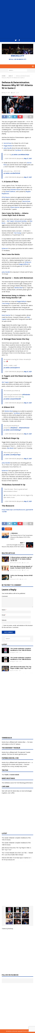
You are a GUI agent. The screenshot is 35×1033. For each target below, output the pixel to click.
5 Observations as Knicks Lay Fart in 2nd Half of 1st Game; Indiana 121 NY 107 (21, 558)
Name (4, 610)
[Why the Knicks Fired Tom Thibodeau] (25, 915)
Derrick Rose (7, 143)
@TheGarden (26, 394)
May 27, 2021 (6, 92)
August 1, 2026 (15, 661)
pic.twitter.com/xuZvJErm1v (12, 367)
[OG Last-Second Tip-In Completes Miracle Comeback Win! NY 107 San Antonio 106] (9, 921)
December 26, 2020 (16, 562)
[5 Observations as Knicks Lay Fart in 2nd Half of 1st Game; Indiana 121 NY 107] (5, 559)
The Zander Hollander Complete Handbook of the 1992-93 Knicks (20, 649)
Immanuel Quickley (21, 221)
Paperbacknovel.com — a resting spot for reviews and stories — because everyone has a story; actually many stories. (17, 764)
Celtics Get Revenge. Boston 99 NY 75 (21, 576)
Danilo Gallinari (10, 191)
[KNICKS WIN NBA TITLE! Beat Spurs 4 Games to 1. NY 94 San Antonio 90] (17, 915)
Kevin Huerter (15, 207)
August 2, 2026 (15, 652)
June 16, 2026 (15, 670)
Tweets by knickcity (7, 928)
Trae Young (17, 233)
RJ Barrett (5, 248)
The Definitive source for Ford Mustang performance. (17, 783)
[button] (33, 66)
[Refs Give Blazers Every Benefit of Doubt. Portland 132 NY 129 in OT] (5, 568)
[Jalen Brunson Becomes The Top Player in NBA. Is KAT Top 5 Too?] (5, 668)
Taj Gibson (18, 150)
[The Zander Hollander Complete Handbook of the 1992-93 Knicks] (5, 650)
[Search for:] (17, 70)
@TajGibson (14, 428)
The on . (10, 774)
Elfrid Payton (6, 197)
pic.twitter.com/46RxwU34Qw (20, 154)
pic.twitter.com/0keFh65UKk (12, 173)
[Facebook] (19, 40)
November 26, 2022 (16, 570)
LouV (14, 92)
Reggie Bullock (8, 146)
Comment (5, 596)
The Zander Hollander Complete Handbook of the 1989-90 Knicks (20, 658)
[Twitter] (15, 40)
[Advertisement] (17, 19)
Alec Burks (10, 448)
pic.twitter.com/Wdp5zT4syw (12, 454)
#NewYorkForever (24, 428)
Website (4, 620)
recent (8, 529)
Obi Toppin (10, 221)
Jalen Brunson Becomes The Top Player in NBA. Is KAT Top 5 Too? (20, 667)
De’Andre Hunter (15, 189)
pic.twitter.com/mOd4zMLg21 (12, 430)
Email (3, 615)
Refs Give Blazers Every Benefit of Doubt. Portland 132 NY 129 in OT (21, 567)
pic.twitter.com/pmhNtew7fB (12, 399)
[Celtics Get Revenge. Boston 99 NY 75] (5, 577)
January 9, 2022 (15, 579)
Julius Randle (8, 148)
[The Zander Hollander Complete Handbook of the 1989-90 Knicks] (5, 659)
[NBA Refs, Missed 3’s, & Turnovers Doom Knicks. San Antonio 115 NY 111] (17, 921)
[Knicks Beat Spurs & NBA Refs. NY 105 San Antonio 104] (25, 921)
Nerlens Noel (19, 287)
